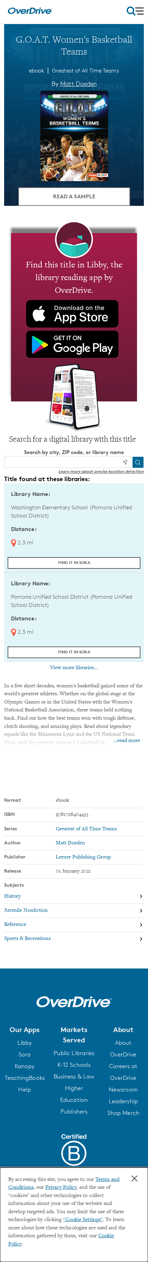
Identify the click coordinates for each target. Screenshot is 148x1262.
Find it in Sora (74, 562)
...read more (126, 740)
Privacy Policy (60, 1187)
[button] (24, 1030)
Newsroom (123, 1089)
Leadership (123, 1101)
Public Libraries (74, 1053)
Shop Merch (123, 1112)
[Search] (138, 462)
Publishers (74, 1111)
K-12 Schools (74, 1064)
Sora (25, 1054)
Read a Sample (74, 196)
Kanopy (25, 1066)
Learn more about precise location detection (101, 471)
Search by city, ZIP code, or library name (74, 452)
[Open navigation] (135, 11)
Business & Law (74, 1076)
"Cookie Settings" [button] (83, 1219)
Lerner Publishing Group (83, 857)
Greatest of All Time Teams (85, 70)
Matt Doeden (78, 83)
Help (24, 1089)
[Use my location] (124, 462)
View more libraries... (74, 668)
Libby (25, 1042)
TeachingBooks (25, 1077)
